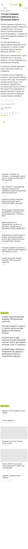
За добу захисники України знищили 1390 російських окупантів (13, 319)
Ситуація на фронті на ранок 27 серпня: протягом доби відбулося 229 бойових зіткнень (14, 250)
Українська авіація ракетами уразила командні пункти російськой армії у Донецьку (12, 201)
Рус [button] (5, 8)
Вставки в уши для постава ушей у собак (12, 442)
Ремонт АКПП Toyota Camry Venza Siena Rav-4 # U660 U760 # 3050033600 (13, 466)
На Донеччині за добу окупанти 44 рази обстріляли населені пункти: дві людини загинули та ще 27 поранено (14, 341)
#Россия (3, 104)
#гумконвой (8, 104)
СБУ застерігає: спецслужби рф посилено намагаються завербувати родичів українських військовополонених (14, 190)
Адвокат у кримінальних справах (11, 477)
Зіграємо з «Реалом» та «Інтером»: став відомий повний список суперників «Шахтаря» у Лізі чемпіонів (13, 177)
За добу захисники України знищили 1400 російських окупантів (12, 260)
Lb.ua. (17, 52)
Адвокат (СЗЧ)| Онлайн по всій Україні (13, 412)
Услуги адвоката (8, 420)
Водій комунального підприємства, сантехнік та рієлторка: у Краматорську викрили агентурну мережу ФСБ (13, 225)
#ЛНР (13, 104)
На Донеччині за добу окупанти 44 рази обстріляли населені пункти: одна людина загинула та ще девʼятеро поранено (13, 238)
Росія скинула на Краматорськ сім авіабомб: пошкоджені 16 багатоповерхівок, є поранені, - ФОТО (13, 213)
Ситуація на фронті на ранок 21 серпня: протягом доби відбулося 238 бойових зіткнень (13, 329)
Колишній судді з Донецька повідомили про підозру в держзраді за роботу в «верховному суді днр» (13, 352)
